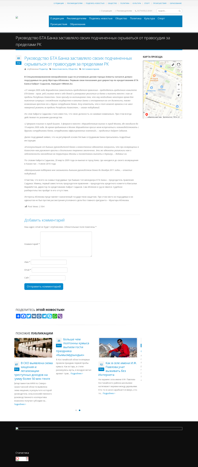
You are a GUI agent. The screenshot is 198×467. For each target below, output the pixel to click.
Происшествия (159, 3)
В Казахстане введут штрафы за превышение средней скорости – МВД (119, 345)
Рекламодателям (74, 3)
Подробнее (36, 373)
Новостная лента (59, 69)
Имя (27, 262)
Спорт (147, 3)
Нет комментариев (90, 69)
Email (27, 269)
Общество (112, 3)
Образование (176, 3)
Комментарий (32, 244)
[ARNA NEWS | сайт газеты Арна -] (31, 19)
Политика (124, 3)
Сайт (26, 277)
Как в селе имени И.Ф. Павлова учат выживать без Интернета (77, 369)
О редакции (59, 3)
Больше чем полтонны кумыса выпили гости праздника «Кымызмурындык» (32, 347)
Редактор (43, 69)
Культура (137, 3)
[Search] (179, 10)
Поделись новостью (95, 3)
